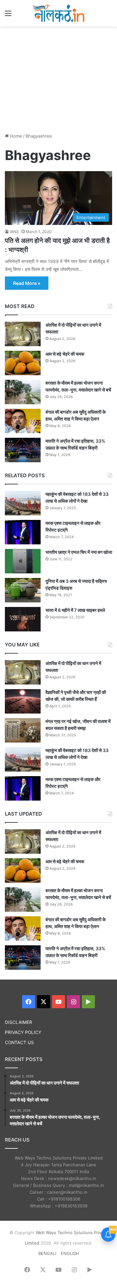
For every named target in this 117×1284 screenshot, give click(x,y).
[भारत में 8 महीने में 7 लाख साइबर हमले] (23, 619)
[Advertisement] (58, 78)
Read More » (26, 283)
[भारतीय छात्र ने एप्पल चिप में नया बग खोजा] (23, 561)
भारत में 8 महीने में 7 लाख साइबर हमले (75, 610)
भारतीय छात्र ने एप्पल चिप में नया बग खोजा (79, 552)
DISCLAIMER (18, 1022)
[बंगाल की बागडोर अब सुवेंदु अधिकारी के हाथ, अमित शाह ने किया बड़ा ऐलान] (23, 421)
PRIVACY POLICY (23, 1032)
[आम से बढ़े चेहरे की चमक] (23, 363)
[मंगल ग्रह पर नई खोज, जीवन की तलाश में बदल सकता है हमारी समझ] (23, 730)
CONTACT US (19, 1042)
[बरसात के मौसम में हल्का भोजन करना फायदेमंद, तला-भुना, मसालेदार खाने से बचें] (23, 392)
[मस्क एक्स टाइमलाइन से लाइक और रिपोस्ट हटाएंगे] (23, 532)
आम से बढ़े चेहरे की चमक (65, 354)
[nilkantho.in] (58, 13)
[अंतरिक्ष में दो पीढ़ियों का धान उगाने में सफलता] (23, 334)
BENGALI (47, 1253)
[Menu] (8, 15)
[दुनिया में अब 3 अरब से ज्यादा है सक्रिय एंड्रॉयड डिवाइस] (23, 590)
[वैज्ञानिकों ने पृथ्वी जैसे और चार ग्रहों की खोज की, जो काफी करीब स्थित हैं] (23, 701)
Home (15, 136)
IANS (14, 231)
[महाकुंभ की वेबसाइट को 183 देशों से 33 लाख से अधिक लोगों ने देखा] (23, 503)
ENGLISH (70, 1253)
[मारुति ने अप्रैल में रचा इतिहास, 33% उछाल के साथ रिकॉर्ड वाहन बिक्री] (23, 450)
